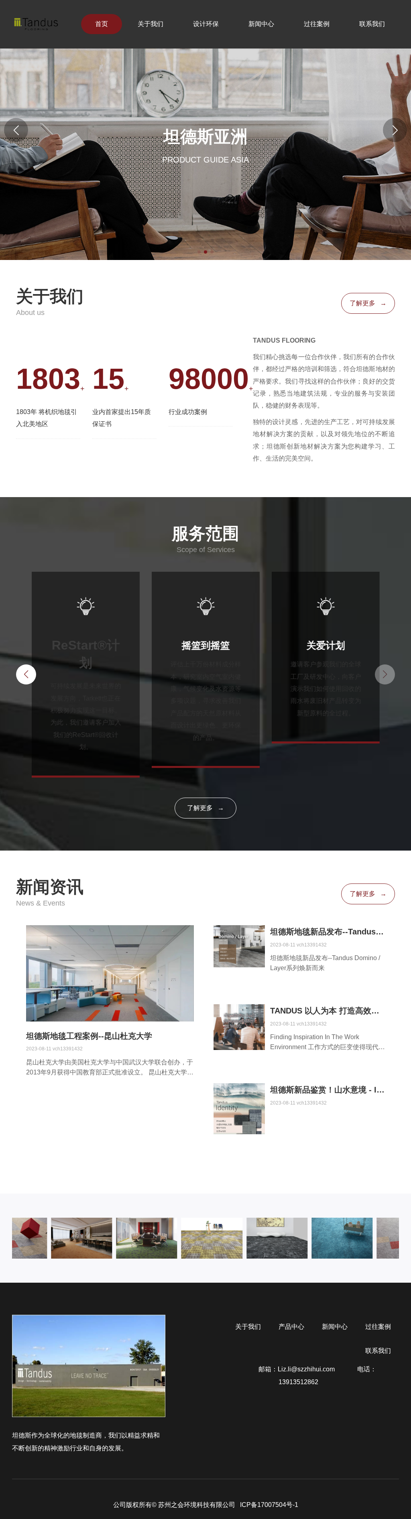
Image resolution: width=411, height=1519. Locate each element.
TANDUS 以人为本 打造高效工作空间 (327, 1010)
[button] (395, 130)
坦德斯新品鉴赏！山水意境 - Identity (327, 1089)
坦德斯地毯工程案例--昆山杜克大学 (89, 1036)
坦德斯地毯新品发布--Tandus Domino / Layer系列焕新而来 (327, 931)
